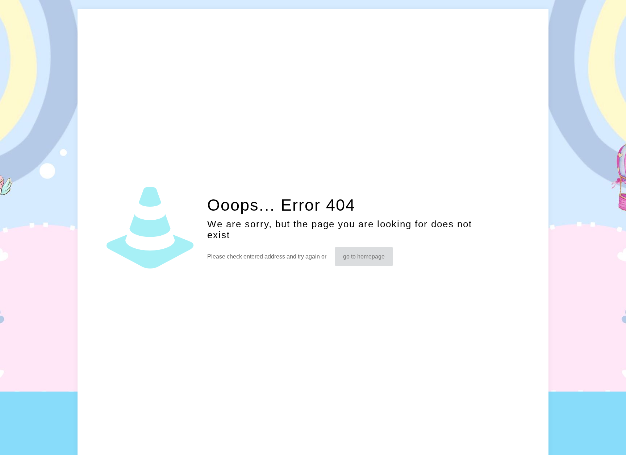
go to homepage (364, 256)
